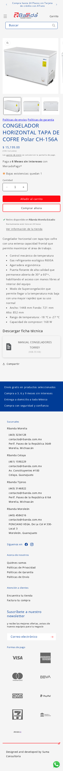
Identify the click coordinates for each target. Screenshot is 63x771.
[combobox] (31, 25)
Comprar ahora (31, 208)
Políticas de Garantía (20, 572)
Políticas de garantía (41, 119)
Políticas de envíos (15, 119)
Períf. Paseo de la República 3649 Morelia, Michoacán (30, 446)
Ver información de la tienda (24, 229)
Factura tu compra (18, 600)
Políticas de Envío (18, 577)
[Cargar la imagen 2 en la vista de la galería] (31, 106)
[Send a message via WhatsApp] (56, 764)
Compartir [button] (13, 364)
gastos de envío (14, 155)
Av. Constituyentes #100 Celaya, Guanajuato (24, 473)
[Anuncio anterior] (6, 4)
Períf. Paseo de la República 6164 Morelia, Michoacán (30, 499)
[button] (54, 16)
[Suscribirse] (52, 637)
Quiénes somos (16, 562)
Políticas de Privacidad (21, 567)
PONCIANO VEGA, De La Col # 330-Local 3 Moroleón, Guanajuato (30, 528)
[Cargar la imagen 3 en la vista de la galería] (50, 106)
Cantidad (8, 180)
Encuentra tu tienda (19, 595)
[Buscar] (54, 25)
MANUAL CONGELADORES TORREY (35, 344)
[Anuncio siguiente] (56, 4)
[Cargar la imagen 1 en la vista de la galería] (12, 106)
